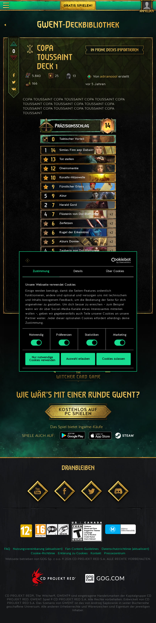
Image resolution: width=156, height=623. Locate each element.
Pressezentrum (114, 553)
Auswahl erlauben (78, 359)
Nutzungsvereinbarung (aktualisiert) (37, 549)
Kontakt (96, 553)
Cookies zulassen (113, 359)
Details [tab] (78, 271)
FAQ (7, 549)
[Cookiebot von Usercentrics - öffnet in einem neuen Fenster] (114, 260)
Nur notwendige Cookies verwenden (42, 359)
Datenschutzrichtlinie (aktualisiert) (125, 549)
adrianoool (108, 76)
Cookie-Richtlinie (43, 553)
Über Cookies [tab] (115, 271)
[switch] (64, 343)
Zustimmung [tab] (41, 271)
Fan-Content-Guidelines (82, 549)
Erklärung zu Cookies (73, 553)
